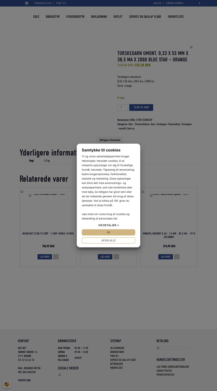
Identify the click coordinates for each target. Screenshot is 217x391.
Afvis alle (109, 240)
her (115, 218)
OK (108, 232)
